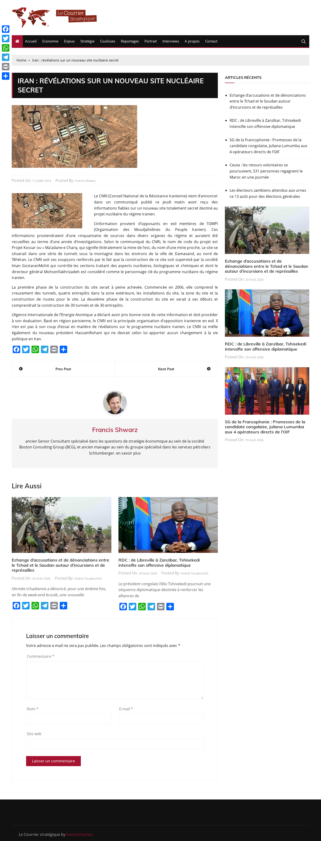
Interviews (170, 41)
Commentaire (40, 656)
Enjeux (69, 41)
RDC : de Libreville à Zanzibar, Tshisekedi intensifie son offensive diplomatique (159, 562)
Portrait (151, 41)
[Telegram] (5, 57)
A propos (192, 41)
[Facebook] (5, 29)
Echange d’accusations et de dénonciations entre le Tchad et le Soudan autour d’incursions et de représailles (60, 565)
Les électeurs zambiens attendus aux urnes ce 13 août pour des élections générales (268, 193)
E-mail (126, 708)
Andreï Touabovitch (88, 578)
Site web (34, 733)
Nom (33, 708)
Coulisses (107, 41)
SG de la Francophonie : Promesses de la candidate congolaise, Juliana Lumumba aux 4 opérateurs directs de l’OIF (268, 145)
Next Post (166, 369)
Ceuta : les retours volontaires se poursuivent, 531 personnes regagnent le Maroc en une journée (266, 171)
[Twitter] (5, 38)
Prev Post (63, 369)
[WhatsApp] (5, 48)
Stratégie (87, 41)
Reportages (130, 41)
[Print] (5, 66)
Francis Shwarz (85, 181)
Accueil (31, 41)
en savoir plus (128, 453)
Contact (211, 41)
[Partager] (5, 76)
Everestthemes (79, 834)
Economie (50, 41)
